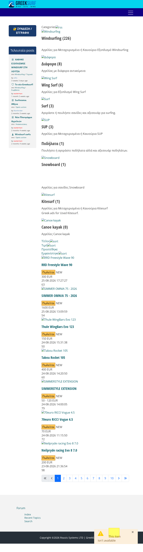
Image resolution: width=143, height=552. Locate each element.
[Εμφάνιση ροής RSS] (59, 27)
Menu (130, 12)
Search (28, 521)
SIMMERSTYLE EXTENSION (59, 388)
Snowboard (54, 164)
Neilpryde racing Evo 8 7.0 (59, 450)
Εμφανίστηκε (50, 253)
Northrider (18, 110)
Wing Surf (52, 85)
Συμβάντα (15, 90)
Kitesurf (51, 201)
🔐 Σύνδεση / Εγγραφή (22, 31)
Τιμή (44, 245)
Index (27, 514)
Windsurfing (20, 74)
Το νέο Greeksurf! (24, 84)
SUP (47, 127)
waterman (18, 93)
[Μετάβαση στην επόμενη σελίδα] (119, 478)
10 (112, 478)
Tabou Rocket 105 (53, 357)
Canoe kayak (55, 227)
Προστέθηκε (50, 249)
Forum (21, 508)
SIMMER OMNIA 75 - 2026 (59, 295)
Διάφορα (52, 64)
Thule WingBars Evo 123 (58, 326)
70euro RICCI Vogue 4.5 (57, 419)
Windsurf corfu (23, 134)
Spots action (21, 107)
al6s (15, 78)
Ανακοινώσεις (21, 124)
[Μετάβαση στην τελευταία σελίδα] (125, 478)
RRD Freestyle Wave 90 (57, 264)
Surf (48, 106)
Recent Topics (32, 517)
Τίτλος (46, 241)
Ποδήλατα (53, 143)
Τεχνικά (29, 74)
